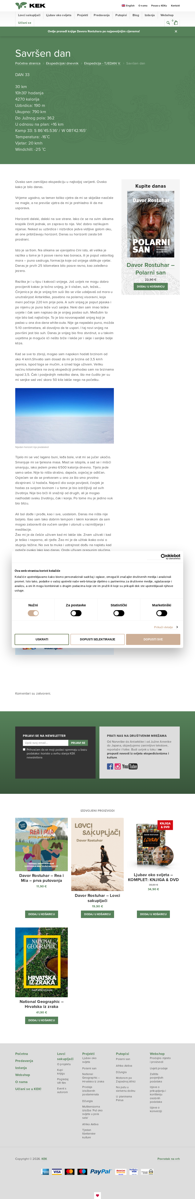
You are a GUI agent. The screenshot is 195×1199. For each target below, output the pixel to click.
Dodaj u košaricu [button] (151, 286)
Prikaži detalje (163, 627)
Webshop (167, 15)
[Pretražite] (168, 23)
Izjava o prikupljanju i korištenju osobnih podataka (158, 1094)
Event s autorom (62, 1090)
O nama (142, 5)
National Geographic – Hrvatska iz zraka (93, 1077)
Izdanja (150, 15)
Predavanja (102, 15)
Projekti (82, 15)
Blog (136, 15)
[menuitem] (128, 6)
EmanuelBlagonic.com (97, 1195)
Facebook (110, 766)
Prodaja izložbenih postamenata (90, 1090)
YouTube (129, 766)
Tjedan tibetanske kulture (88, 1133)
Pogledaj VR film (63, 1081)
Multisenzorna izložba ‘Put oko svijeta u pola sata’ (92, 1112)
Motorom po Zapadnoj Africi (125, 1079)
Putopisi (121, 15)
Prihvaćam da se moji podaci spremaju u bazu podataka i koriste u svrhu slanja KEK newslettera (57, 754)
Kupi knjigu (61, 1071)
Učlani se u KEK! (28, 1089)
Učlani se (24, 23)
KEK (30, 6)
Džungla (87, 1101)
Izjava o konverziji (156, 1109)
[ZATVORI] (176, 31)
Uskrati (42, 639)
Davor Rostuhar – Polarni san (151, 268)
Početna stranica (27, 63)
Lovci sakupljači (29, 15)
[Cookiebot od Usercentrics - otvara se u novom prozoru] (163, 557)
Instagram (118, 766)
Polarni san (89, 1068)
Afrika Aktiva (90, 1124)
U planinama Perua (124, 1098)
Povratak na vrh (168, 1159)
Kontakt (175, 5)
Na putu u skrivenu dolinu (125, 1089)
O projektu (64, 1064)
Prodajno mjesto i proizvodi (160, 1060)
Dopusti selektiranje (97, 639)
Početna (21, 1054)
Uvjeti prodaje (159, 1068)
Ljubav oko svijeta (58, 15)
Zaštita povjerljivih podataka (156, 1077)
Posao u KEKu (159, 5)
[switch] (76, 613)
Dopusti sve (153, 639)
